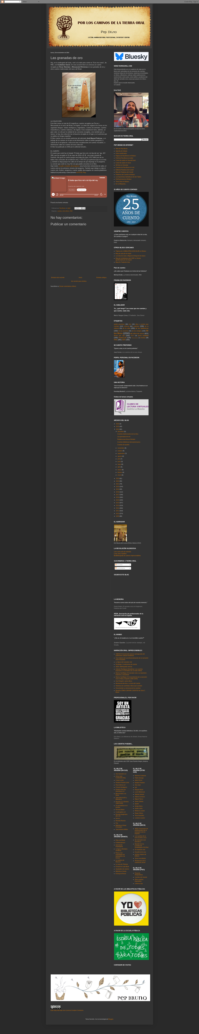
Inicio (80, 277)
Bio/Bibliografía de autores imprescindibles (127, 555)
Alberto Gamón (139, 794)
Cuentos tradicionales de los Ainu (127, 434)
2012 (118, 508)
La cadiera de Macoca (120, 861)
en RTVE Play (81, 172)
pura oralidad (143, 335)
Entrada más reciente (57, 277)
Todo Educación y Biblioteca (121, 798)
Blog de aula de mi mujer (123, 253)
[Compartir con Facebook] (82, 208)
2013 (118, 505)
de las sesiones (123, 331)
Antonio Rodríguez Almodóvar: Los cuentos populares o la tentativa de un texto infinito (129, 670)
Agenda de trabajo (121, 151)
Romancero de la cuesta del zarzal (140, 861)
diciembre (121, 431)
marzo (120, 470)
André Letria (138, 808)
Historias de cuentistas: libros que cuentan (129, 686)
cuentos (59, 211)
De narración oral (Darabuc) (140, 840)
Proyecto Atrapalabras (139, 874)
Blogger (110, 1019)
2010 (118, 513)
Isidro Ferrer (138, 780)
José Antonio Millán (122, 829)
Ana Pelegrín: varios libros (124, 681)
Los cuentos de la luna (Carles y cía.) (140, 836)
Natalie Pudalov (140, 782)
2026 (118, 424)
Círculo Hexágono (121, 787)
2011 (118, 511)
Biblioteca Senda (121, 871)
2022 (118, 481)
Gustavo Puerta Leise (122, 782)
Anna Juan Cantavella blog (121, 777)
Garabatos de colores (122, 869)
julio (119, 459)
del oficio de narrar (137, 333)
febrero (120, 472)
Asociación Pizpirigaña (119, 845)
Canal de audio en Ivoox (123, 163)
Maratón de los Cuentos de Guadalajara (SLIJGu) (141, 845)
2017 (118, 494)
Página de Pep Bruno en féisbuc (126, 156)
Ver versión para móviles (78, 281)
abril (119, 467)
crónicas (126, 326)
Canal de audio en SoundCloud (126, 160)
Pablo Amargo (139, 778)
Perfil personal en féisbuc (124, 179)
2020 (118, 486)
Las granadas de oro (123, 436)
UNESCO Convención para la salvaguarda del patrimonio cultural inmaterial (130, 654)
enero (120, 475)
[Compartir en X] (80, 208)
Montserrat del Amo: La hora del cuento (128, 683)
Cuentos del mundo (141, 877)
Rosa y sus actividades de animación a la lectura (120, 855)
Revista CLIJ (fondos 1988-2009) (122, 802)
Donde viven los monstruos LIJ (121, 790)
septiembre (121, 453)
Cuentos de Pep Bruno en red (125, 167)
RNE (71, 211)
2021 (118, 484)
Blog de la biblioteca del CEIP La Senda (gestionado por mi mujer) (128, 259)
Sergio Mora (138, 806)
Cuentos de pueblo (123, 445)
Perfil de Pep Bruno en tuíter (124, 158)
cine (130, 324)
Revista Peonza (121, 821)
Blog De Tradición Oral (123, 262)
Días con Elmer (120, 840)
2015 (118, 500)
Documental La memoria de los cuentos (128, 688)
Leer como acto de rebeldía (122, 552)
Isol (136, 787)
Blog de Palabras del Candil (124, 172)
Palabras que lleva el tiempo (126, 439)
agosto (120, 456)
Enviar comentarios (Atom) (67, 286)
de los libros (66, 211)
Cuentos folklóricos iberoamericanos (128, 442)
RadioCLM (122, 338)
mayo (119, 464)
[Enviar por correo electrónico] (75, 208)
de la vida (126, 328)
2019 (118, 489)
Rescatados (135, 337)
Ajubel (137, 804)
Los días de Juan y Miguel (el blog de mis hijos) (130, 256)
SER (123, 340)
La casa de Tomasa (122, 864)
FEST (132, 335)
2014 (118, 503)
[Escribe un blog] (78, 208)
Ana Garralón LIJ (121, 774)
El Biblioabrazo (120, 842)
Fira (117, 823)
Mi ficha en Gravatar (122, 165)
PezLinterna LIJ (120, 785)
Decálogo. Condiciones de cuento (126, 664)
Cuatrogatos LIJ (121, 812)
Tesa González (139, 815)
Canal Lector (120, 780)
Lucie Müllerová (140, 792)
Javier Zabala (139, 801)
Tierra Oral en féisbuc (122, 181)
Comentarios (121, 568)
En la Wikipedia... (121, 184)
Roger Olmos (139, 813)
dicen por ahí (119, 335)
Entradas (120, 565)
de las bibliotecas (141, 328)
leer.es (118, 818)
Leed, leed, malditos (120, 553)
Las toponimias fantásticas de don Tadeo (128, 177)
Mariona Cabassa (140, 775)
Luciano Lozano (140, 818)
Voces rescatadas (140, 858)
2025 (118, 426)
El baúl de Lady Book (122, 866)
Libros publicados (121, 153)
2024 (118, 429)
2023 (118, 478)
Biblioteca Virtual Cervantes (121, 826)
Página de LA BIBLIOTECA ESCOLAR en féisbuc (131, 251)
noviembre (121, 448)
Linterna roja (139, 883)
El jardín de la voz (140, 852)
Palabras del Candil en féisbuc (125, 174)
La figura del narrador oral (124, 662)
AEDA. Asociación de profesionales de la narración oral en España (141, 831)
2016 (118, 497)
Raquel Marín (139, 789)
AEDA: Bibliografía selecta (124, 666)
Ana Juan (138, 785)
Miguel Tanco (139, 799)
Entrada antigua (101, 277)
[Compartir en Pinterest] (84, 208)
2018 (118, 492)
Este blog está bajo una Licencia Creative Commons (67, 1010)
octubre (120, 451)
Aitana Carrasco (140, 797)
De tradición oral (140, 849)
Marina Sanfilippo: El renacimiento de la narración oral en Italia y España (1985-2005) (131, 677)
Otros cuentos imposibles (139, 880)
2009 (118, 516)
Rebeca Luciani (140, 811)
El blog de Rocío (121, 873)
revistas (142, 338)
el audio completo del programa (69, 166)
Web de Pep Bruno (121, 148)
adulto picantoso (119, 324)
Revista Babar (120, 809)
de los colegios (137, 331)
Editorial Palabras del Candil (125, 170)
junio (119, 461)
